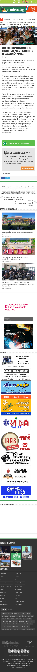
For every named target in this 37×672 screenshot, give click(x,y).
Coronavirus (5, 616)
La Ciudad (8, 22)
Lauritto (23, 624)
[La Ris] (16, 441)
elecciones (15, 626)
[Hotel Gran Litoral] (16, 404)
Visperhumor (18, 604)
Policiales (17, 595)
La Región (18, 589)
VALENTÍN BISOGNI (6, 629)
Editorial (2, 595)
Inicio (1, 22)
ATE (10, 621)
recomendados (27, 618)
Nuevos (10, 609)
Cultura (2, 589)
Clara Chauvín (16, 624)
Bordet (33, 621)
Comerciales (3, 580)
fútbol (3, 626)
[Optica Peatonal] (16, 361)
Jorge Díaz (15, 621)
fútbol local (22, 629)
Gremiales (18, 573)
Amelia (2, 577)
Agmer (28, 613)
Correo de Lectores (5, 586)
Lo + (16, 609)
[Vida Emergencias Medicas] (16, 423)
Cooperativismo (4, 583)
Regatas (9, 626)
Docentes (29, 624)
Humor (17, 577)
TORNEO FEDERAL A (24, 626)
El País (2, 598)
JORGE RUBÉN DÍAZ (21, 616)
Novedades (18, 592)
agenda (4, 618)
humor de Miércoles (24, 621)
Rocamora (12, 616)
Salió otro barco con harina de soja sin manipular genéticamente (15, 258)
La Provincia (18, 586)
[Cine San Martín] (16, 458)
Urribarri (9, 624)
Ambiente (3, 573)
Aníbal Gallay (18, 618)
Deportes (3, 592)
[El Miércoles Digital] (18, 9)
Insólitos (17, 580)
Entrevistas (3, 601)
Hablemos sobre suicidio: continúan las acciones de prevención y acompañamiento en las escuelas (18, 284)
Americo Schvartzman (7, 613)
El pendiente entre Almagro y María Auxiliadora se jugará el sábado (24, 203)
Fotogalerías (3, 604)
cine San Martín (30, 629)
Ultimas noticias (19, 601)
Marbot (4, 624)
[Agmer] (16, 475)
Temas (4, 609)
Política (17, 598)
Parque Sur (5, 621)
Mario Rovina (10, 618)
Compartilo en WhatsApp (18, 143)
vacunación (30, 616)
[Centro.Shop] (16, 374)
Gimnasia (16, 613)
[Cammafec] (16, 492)
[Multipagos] (16, 387)
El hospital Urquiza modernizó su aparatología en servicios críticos (14, 197)
